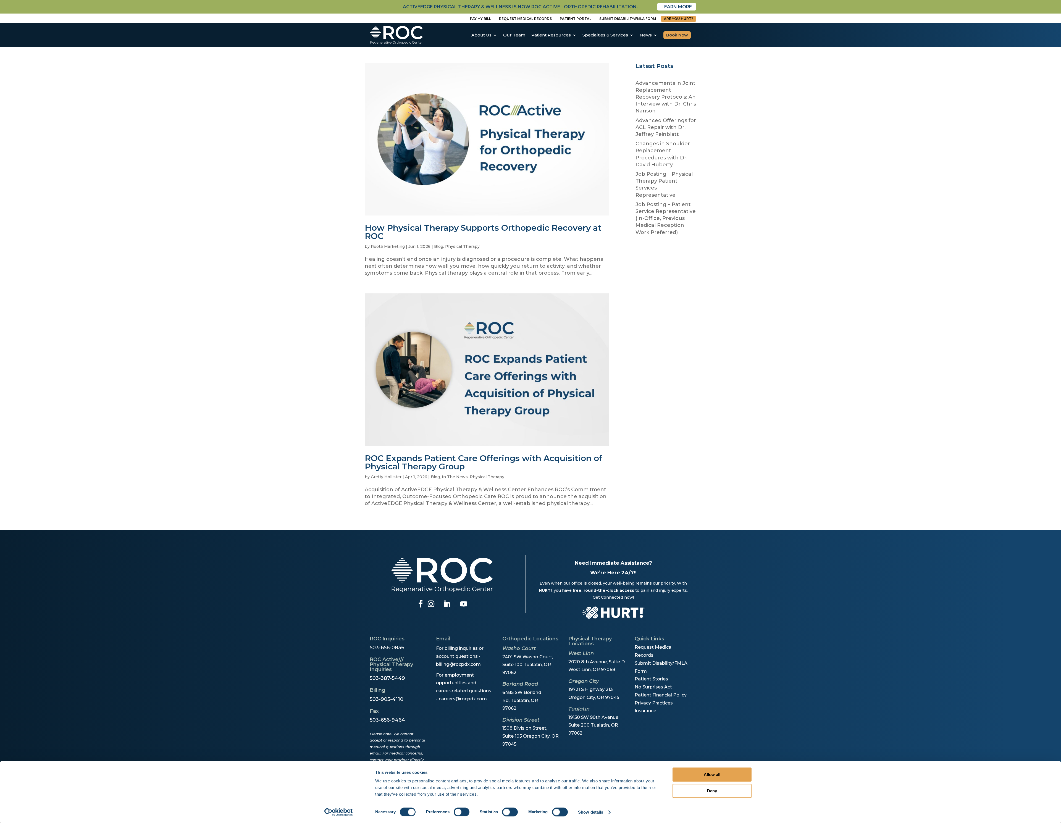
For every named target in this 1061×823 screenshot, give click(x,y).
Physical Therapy (462, 246)
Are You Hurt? (678, 19)
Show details (590, 812)
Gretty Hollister (386, 476)
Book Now (677, 35)
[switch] (461, 812)
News (646, 35)
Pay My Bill (480, 19)
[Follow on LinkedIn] (447, 604)
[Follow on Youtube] (463, 604)
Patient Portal (575, 19)
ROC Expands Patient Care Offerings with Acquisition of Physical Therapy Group (483, 462)
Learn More (676, 6)
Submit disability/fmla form (627, 19)
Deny (712, 790)
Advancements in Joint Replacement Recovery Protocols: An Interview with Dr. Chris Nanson (665, 97)
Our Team (514, 35)
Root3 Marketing (388, 246)
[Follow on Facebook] (420, 604)
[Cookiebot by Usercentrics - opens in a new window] (338, 812)
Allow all (712, 774)
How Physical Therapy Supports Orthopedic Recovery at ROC (483, 232)
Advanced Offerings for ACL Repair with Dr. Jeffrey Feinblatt (665, 127)
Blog (438, 246)
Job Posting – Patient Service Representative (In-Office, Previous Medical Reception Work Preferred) (665, 218)
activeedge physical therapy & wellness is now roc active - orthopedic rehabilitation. (520, 6)
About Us (481, 35)
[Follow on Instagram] (431, 604)
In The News (455, 476)
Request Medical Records (525, 19)
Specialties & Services (605, 35)
